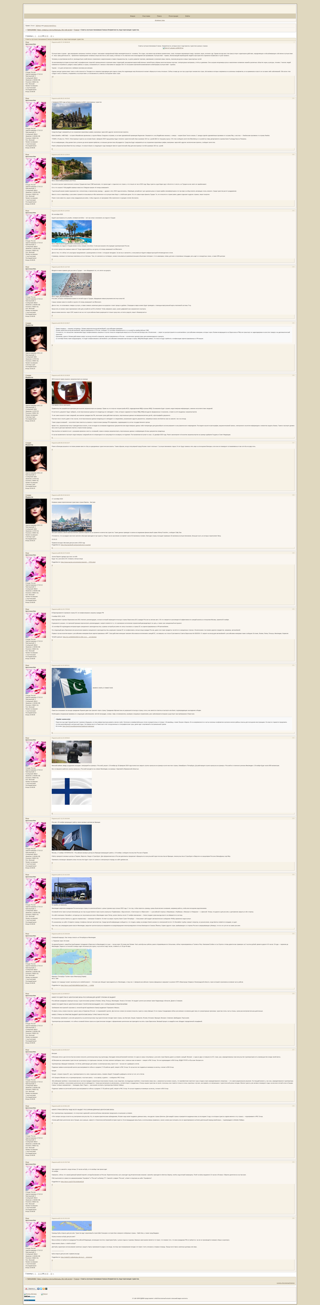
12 (41, 36)
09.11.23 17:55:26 (64, 609)
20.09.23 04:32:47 (64, 443)
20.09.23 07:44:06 (64, 553)
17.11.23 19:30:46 (64, 818)
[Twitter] (41, 1288)
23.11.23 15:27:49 (64, 1162)
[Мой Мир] (46, 1288)
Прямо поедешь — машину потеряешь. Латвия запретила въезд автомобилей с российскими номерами (89, 328)
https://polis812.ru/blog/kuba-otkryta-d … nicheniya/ (76, 1257)
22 (51, 36)
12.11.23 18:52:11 (64, 665)
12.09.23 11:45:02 (64, 210)
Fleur (27, 42)
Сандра (28, 323)
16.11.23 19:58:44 (64, 738)
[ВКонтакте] (38, 1288)
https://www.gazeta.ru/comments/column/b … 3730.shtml (78, 562)
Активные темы (160, 20)
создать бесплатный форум (285, 1283)
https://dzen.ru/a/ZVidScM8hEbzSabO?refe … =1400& (77, 985)
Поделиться (55, 42)
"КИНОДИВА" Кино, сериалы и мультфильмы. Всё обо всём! (49, 30)
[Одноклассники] (43, 1288)
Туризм (76, 30)
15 (47, 36)
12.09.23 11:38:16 (64, 154)
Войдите (38, 25)
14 (45, 36)
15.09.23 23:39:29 (64, 375)
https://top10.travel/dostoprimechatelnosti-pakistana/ (78, 726)
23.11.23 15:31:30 (64, 1218)
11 (39, 36)
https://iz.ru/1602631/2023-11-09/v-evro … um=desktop (79, 637)
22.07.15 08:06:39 (64, 42)
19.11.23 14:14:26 (64, 874)
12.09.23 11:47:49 (64, 267)
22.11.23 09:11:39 (64, 1106)
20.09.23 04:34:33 (64, 495)
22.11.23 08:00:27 (64, 993)
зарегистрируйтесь (50, 25)
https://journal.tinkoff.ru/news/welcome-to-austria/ (76, 545)
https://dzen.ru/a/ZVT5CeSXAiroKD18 (72, 1181)
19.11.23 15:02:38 (64, 933)
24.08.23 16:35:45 (64, 98)
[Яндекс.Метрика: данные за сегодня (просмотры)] (30, 1294)
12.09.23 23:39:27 (64, 323)
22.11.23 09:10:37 (64, 1050)
